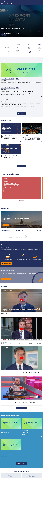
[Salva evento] (20, 135)
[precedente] (2, 34)
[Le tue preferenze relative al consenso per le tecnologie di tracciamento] (2, 525)
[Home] (7, 2)
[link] (21, 74)
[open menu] (41, 2)
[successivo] (5, 34)
